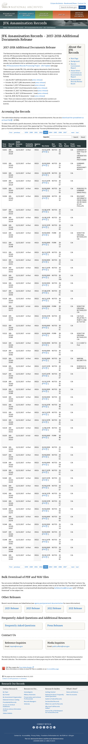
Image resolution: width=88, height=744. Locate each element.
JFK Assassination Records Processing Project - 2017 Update (28, 66)
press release (37, 80)
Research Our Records (9, 15)
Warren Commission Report (75, 66)
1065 (55, 132)
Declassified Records (52, 701)
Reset (83, 137)
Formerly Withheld (29, 145)
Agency (37, 144)
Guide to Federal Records (53, 699)
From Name (73, 145)
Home (5, 28)
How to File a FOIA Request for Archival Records (54, 711)
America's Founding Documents (79, 15)
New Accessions (71, 695)
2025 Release (12, 608)
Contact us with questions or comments (14, 679)
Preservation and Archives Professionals (32, 698)
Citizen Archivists (56, 3)
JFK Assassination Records (33, 28)
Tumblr (44, 727)
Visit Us (62, 15)
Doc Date (45, 146)
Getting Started (50, 692)
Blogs (51, 727)
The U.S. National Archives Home (22, 5)
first (10, 132)
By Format (6, 695)
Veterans (27, 704)
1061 (36, 132)
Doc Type (54, 145)
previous (17, 132)
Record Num (11, 145)
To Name (66, 145)
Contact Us (82, 3)
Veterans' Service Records (26, 15)
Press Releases (55, 625)
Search (82, 7)
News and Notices (72, 692)
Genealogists (28, 692)
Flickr (54, 727)
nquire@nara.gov (16, 646)
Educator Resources (44, 15)
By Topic (5, 692)
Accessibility (26, 735)
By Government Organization (12, 697)
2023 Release (33, 608)
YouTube (47, 727)
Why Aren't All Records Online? (52, 707)
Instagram (40, 727)
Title (79, 146)
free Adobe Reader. (25, 667)
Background (75, 61)
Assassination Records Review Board (76, 81)
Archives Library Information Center (12, 710)
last (77, 132)
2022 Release (54, 608)
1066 (60, 132)
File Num (60, 145)
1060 (31, 132)
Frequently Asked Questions (20, 625)
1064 (50, 132)
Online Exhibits (7, 713)
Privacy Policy (35, 735)
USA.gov (71, 735)
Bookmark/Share (70, 3)
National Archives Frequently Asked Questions (54, 695)
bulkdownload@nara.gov (63, 588)
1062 (40, 132)
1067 (65, 132)
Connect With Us (44, 724)
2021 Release (75, 608)
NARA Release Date (19, 144)
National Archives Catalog (11, 700)
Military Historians (30, 695)
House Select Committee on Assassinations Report (76, 74)
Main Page (74, 58)
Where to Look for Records (54, 704)
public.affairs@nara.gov (60, 646)
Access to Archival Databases (9, 705)
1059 (26, 132)
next (72, 132)
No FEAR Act (64, 735)
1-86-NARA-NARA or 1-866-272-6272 (44, 741)
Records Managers (30, 701)
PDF (44, 152)
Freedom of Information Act (50, 735)
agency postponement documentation (48, 603)
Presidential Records (9, 702)
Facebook (33, 727)
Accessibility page (53, 669)
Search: (46, 137)
